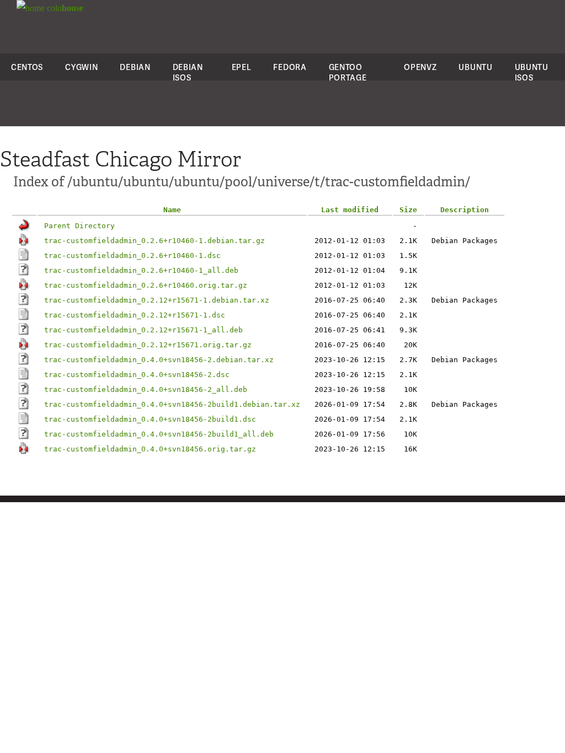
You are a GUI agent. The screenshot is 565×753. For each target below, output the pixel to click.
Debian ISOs (188, 72)
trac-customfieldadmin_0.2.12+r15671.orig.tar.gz (148, 345)
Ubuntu (475, 67)
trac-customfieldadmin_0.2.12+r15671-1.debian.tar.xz (156, 300)
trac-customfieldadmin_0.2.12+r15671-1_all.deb (143, 330)
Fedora (289, 67)
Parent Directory (79, 226)
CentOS (27, 67)
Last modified (350, 210)
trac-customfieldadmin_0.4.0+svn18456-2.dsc (137, 374)
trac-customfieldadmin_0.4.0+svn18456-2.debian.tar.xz (159, 360)
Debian (135, 67)
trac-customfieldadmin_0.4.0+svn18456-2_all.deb (145, 389)
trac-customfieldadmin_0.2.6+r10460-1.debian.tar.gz (154, 240)
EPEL (242, 67)
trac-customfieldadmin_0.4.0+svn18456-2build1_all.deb (159, 434)
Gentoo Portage (348, 72)
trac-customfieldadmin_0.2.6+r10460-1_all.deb (141, 270)
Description (464, 210)
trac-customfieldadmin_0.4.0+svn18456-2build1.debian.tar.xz (172, 404)
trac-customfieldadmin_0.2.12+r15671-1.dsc (134, 315)
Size (408, 210)
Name (172, 210)
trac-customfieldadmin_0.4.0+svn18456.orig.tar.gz (150, 449)
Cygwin (81, 67)
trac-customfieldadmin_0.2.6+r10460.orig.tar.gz (145, 285)
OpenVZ (420, 67)
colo (64, 8)
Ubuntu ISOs (531, 72)
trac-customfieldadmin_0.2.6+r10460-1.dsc (132, 255)
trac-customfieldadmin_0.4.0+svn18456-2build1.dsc (150, 419)
